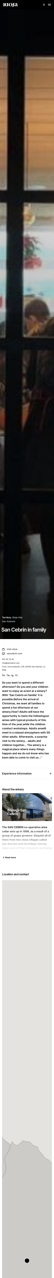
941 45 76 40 (8, 659)
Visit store (12, 649)
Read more (10, 857)
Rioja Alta (17, 617)
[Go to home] (10, 4)
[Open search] (44, 5)
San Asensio (8, 621)
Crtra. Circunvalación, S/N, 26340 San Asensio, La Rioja (23, 668)
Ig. (12, 675)
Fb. (4, 675)
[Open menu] (49, 4)
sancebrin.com (14, 653)
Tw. (8, 675)
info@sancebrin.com (11, 663)
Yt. (16, 675)
